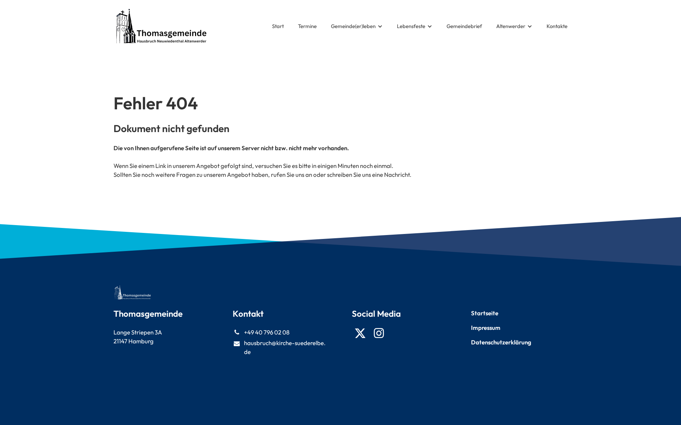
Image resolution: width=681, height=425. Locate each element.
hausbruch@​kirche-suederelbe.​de (285, 347)
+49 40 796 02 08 (266, 332)
